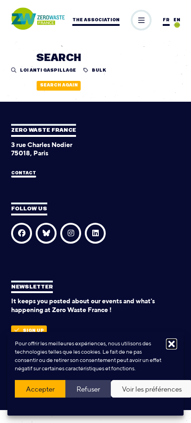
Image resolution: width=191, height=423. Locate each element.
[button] (171, 344)
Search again (59, 85)
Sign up (33, 330)
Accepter (40, 389)
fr (166, 20)
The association (96, 20)
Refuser (88, 389)
